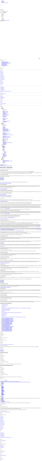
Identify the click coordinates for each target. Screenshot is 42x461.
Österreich (3, 390)
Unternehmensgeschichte (5, 138)
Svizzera (2, 393)
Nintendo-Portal (4, 116)
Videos (3, 149)
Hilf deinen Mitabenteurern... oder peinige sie (5, 287)
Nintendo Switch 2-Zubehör (6, 129)
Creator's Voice (4, 155)
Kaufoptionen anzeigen (6, 20)
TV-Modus (12, 344)
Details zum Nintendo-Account (5, 2)
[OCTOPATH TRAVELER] (5, 304)
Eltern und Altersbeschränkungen (3, 381)
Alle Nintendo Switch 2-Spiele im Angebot (6, 62)
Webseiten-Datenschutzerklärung (16, 381)
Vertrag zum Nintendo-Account (3, 201)
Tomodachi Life (2, 77)
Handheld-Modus (5, 344)
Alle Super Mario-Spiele (4, 64)
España (2, 384)
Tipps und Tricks (4, 156)
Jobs (11, 381)
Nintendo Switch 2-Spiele (5, 111)
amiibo (3, 137)
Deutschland (3, 383)
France (2, 395)
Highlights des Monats (5, 118)
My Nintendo (4, 161)
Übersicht (4, 126)
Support (8, 381)
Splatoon (1, 80)
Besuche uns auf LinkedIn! (3, 103)
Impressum (10, 381)
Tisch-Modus (9, 344)
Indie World (4, 154)
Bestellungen (3, 1)
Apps (3, 148)
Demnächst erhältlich (5, 113)
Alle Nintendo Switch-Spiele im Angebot (6, 63)
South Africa (3, 391)
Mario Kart (1, 429)
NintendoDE (1, 96)
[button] (22, 123)
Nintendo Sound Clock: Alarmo (6, 136)
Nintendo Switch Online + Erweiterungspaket (7, 142)
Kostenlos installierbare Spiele (6, 114)
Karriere (4, 162)
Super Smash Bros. (2, 79)
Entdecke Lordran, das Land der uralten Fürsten (5, 195)
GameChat (4, 127)
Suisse (2, 399)
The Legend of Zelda (2, 78)
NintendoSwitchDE (2, 97)
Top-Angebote (4, 119)
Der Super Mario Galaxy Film (6, 160)
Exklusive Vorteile (5, 143)
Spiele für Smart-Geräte (5, 115)
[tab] (21, 380)
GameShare (4, 128)
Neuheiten (4, 112)
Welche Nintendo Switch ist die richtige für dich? (8, 134)
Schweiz (2, 392)
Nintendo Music (4, 144)
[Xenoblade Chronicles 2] (4, 313)
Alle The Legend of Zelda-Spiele (5, 65)
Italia (2, 389)
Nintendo (1, 70)
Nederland (3, 396)
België (2, 382)
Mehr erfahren (37, 346)
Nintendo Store (1, 98)
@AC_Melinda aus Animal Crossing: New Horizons (5, 437)
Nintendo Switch (4, 133)
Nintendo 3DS (1, 420)
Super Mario (1, 428)
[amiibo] (1, 350)
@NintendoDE (1, 86)
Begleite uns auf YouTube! (3, 93)
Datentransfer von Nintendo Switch (6, 130)
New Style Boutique (2, 76)
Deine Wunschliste (5, 121)
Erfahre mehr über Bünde (3, 194)
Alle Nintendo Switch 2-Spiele (5, 61)
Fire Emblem (1, 419)
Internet (3, 344)
